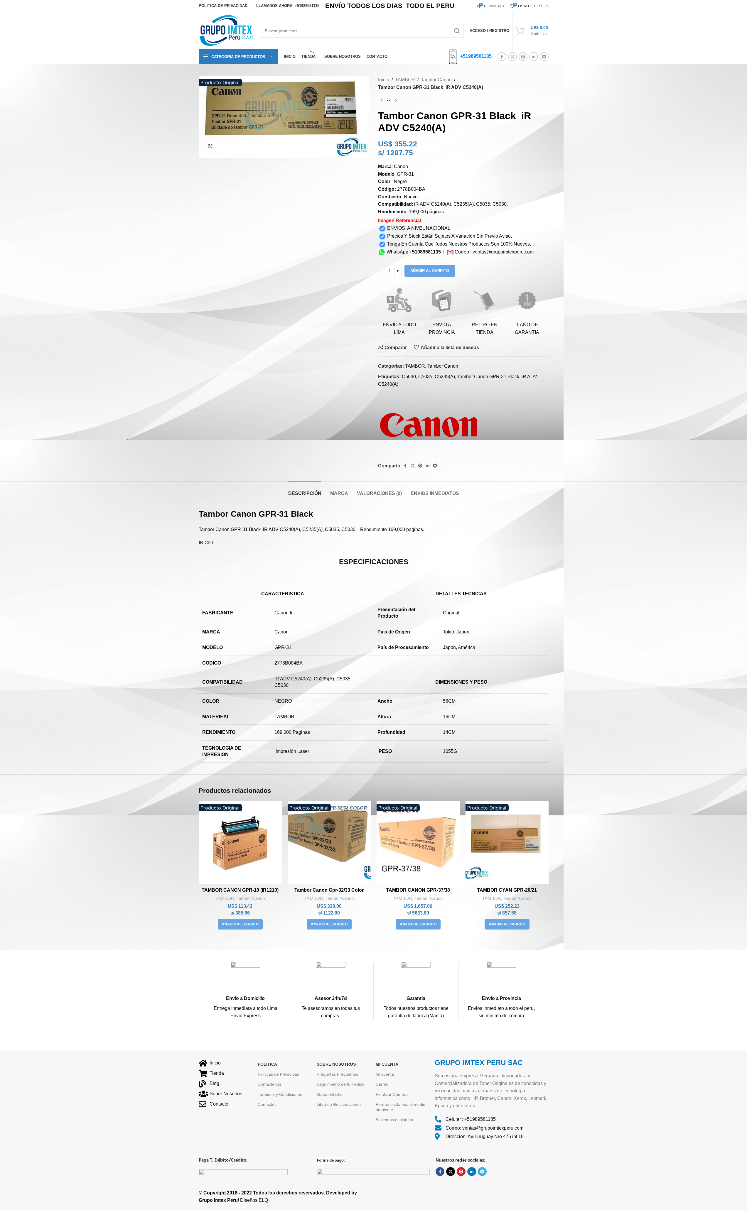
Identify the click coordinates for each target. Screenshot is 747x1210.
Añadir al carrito (429, 270)
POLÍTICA (267, 1064)
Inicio (383, 79)
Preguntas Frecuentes (337, 1074)
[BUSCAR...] (457, 31)
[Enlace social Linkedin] (533, 56)
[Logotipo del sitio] (226, 30)
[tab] (304, 490)
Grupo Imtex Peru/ (219, 1200)
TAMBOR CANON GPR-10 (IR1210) (240, 890)
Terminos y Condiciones (280, 1094)
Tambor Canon (436, 79)
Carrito (382, 1084)
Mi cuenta (385, 1074)
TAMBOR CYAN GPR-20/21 (507, 890)
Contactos (267, 1104)
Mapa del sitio (330, 1094)
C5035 (425, 376)
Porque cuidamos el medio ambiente (400, 1107)
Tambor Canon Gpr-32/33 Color (329, 890)
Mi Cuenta (387, 1064)
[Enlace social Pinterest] (523, 56)
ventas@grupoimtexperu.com (503, 251)
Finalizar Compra (392, 1094)
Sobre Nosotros (336, 1064)
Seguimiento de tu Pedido (341, 1084)
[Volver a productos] (388, 100)
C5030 (409, 376)
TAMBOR (405, 79)
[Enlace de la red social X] (512, 56)
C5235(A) (445, 376)
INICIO (206, 542)
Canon (243, 513)
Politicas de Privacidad (278, 1074)
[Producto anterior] (381, 100)
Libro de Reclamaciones (339, 1104)
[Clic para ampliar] (210, 145)
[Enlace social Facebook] (502, 56)
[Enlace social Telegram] (544, 56)
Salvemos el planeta (394, 1119)
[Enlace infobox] (245, 991)
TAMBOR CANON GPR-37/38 (418, 890)
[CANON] (430, 426)
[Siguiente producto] (395, 100)
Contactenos (269, 1084)
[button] (240, 924)
